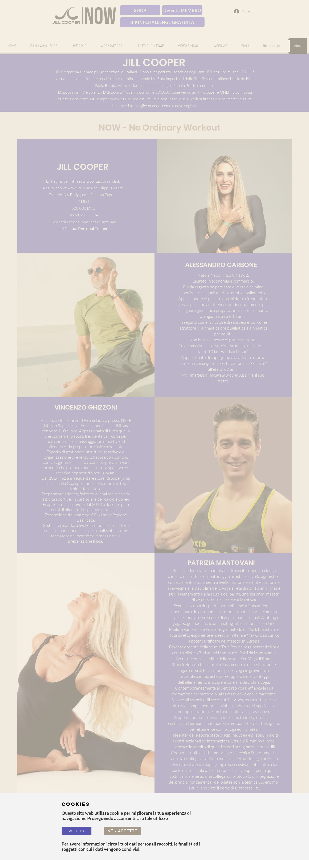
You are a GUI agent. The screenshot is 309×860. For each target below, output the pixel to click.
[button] (76, 831)
